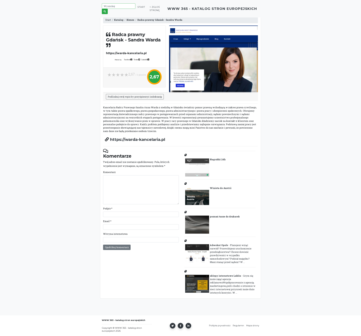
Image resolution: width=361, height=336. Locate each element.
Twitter (136, 59)
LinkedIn (144, 59)
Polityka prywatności (219, 325)
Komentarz (109, 172)
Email (107, 221)
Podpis (107, 208)
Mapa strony (252, 325)
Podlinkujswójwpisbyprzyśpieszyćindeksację (135, 96)
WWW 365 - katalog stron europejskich (212, 9)
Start (141, 7)
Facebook (127, 59)
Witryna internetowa (115, 233)
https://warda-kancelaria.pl (137, 139)
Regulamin (238, 325)
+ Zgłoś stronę (155, 9)
